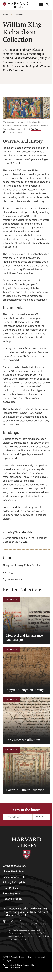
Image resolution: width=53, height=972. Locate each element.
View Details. (36, 129)
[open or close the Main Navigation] (41, 5)
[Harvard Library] (26, 848)
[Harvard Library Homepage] (15, 5)
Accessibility (8, 965)
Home (5, 14)
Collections (20, 14)
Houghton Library (34, 178)
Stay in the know (26, 810)
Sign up (39, 817)
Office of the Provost (12, 968)
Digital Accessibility (25, 965)
